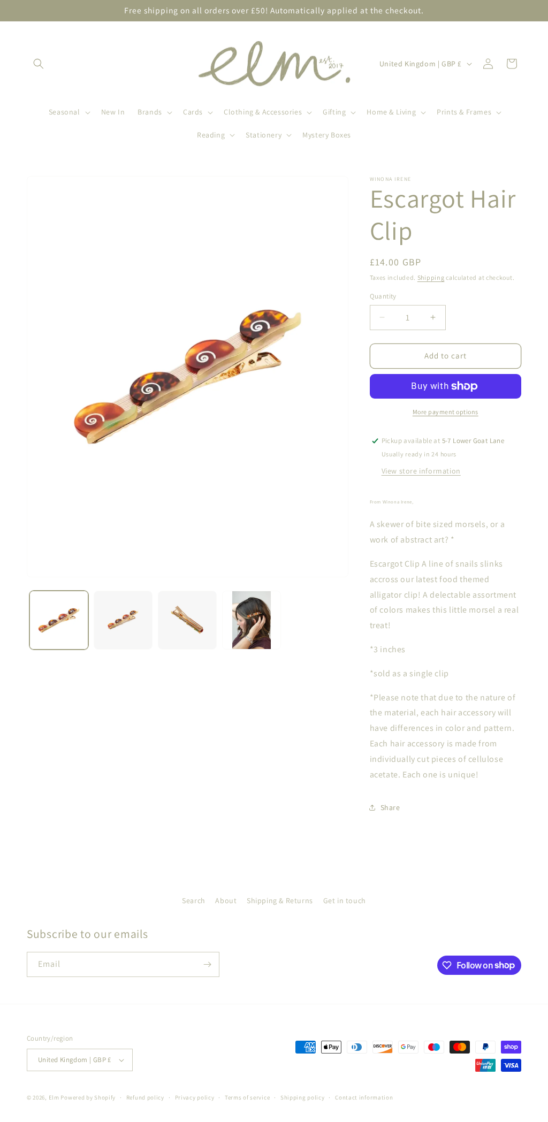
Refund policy (145, 1097)
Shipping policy (302, 1097)
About (226, 900)
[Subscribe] (207, 964)
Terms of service (247, 1097)
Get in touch (344, 900)
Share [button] (390, 807)
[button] (38, 63)
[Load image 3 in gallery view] (187, 620)
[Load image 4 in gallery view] (251, 620)
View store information (421, 471)
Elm (54, 1097)
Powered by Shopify (88, 1097)
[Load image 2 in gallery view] (123, 620)
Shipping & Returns (280, 900)
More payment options (445, 412)
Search (194, 900)
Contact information (364, 1097)
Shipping (431, 277)
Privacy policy (195, 1097)
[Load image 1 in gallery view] (58, 620)
